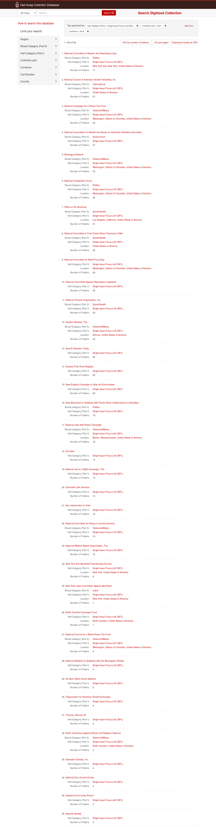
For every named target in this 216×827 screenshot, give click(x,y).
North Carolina (100, 620)
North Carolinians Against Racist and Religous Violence (93, 733)
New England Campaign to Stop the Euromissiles (90, 384)
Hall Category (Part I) (32, 53)
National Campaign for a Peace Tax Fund (85, 105)
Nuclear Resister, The (76, 322)
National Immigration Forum (78, 180)
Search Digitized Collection (160, 12)
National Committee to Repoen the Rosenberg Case (90, 53)
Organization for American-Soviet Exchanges (88, 696)
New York (112, 65)
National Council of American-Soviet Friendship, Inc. (90, 79)
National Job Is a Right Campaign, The (85, 469)
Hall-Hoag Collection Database (29, 5)
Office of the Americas (75, 206)
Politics (96, 57)
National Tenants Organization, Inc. (83, 299)
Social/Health (99, 211)
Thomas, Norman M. (76, 715)
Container (25, 67)
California (111, 219)
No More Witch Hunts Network (81, 678)
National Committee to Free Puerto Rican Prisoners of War (93, 233)
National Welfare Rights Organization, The (87, 545)
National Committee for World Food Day (84, 259)
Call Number (27, 74)
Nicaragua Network (73, 154)
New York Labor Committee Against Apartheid (88, 585)
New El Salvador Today (77, 348)
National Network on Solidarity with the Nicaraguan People (95, 660)
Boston (96, 437)
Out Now (70, 451)
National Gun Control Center (80, 777)
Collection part (28, 60)
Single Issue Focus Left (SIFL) (108, 61)
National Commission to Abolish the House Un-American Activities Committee (103, 132)
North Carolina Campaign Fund (81, 612)
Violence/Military (101, 110)
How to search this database (36, 23)
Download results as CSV (184, 42)
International (99, 84)
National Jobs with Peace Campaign (84, 424)
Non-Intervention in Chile (78, 505)
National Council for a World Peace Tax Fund (88, 634)
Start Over (189, 25)
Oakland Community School (79, 795)
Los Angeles (99, 219)
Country (24, 81)
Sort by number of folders (135, 42)
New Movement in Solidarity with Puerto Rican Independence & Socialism (102, 402)
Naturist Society (73, 813)
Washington (98, 118)
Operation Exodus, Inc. (77, 759)
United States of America (130, 65)
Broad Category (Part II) (33, 46)
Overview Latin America (77, 487)
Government (99, 136)
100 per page (160, 42)
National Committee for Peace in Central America (90, 523)
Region (24, 39)
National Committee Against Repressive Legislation (91, 281)
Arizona (96, 334)
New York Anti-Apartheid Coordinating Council (88, 563)
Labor (96, 590)
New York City (99, 65)
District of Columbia (115, 118)
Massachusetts (108, 437)
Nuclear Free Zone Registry (79, 366)
